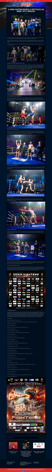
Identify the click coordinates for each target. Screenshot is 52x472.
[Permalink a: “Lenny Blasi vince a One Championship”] (13, 445)
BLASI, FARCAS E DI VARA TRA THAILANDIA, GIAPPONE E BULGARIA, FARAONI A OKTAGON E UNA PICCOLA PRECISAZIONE (26, 454)
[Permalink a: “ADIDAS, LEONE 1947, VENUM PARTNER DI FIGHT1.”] (39, 445)
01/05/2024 (26, 13)
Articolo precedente (10, 437)
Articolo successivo (41, 437)
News (26, 7)
